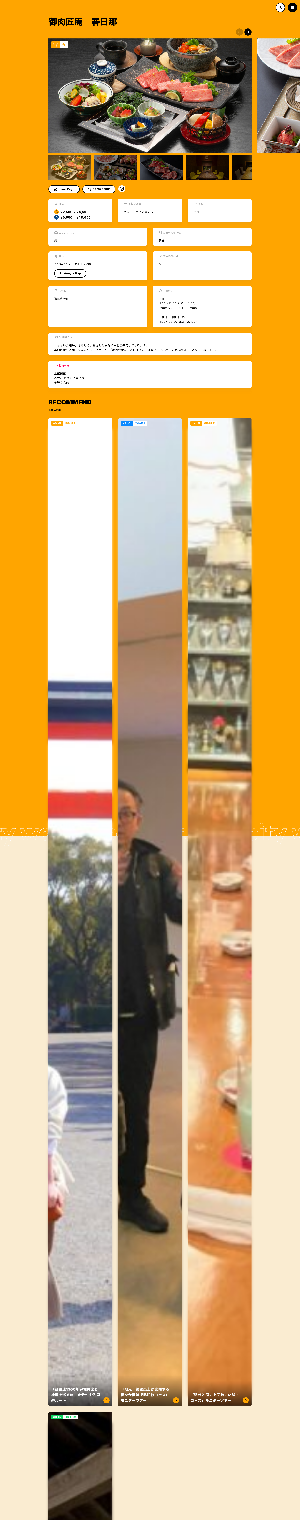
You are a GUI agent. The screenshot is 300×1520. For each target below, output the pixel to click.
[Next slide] (248, 32)
